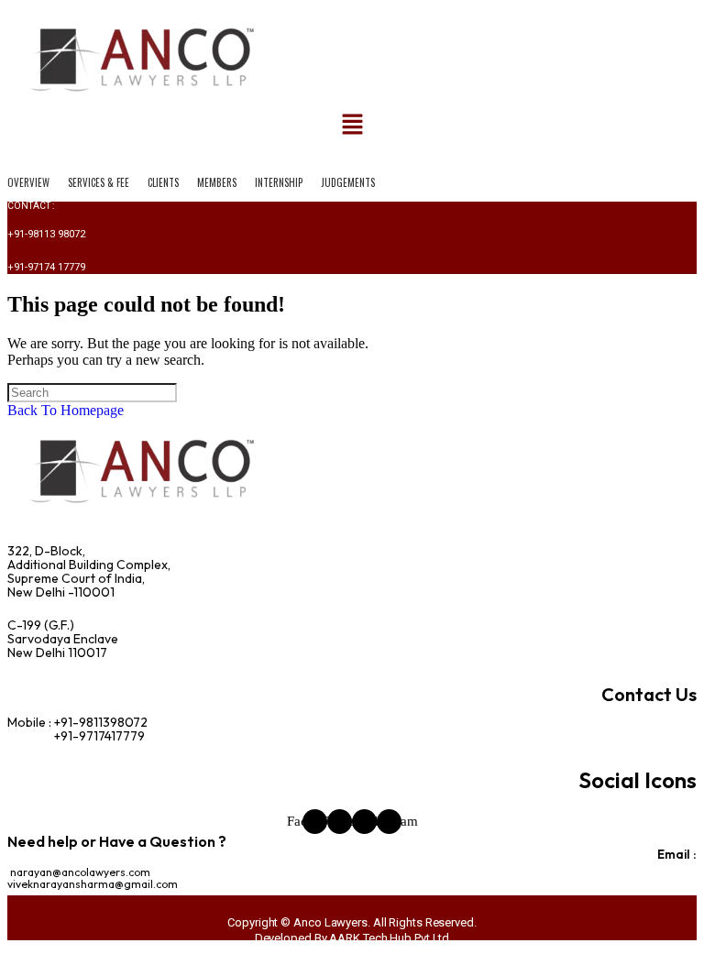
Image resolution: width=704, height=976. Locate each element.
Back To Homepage (65, 410)
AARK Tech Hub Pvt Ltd (389, 938)
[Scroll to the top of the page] (12, 960)
